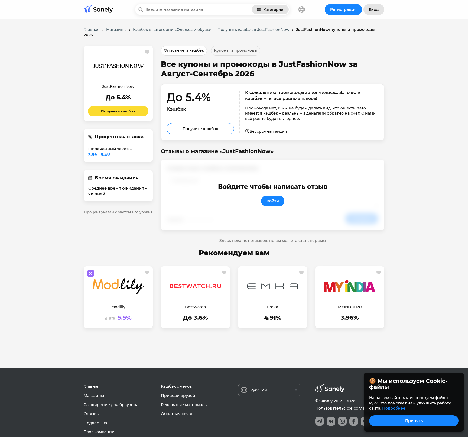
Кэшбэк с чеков (176, 386)
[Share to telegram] (319, 421)
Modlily (118, 307)
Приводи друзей (178, 395)
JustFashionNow (118, 86)
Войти (272, 201)
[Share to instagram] (342, 421)
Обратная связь (177, 413)
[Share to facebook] (353, 421)
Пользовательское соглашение (346, 408)
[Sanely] (98, 10)
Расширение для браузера (111, 404)
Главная (92, 386)
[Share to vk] (331, 421)
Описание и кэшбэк (184, 50)
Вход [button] (374, 9)
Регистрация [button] (343, 9)
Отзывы (91, 413)
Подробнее (393, 408)
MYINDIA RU (350, 307)
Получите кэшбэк (200, 128)
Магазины (94, 395)
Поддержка (95, 422)
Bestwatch (195, 307)
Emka (272, 307)
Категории (273, 9)
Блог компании (99, 431)
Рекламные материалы (184, 404)
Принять (414, 420)
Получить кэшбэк (118, 111)
